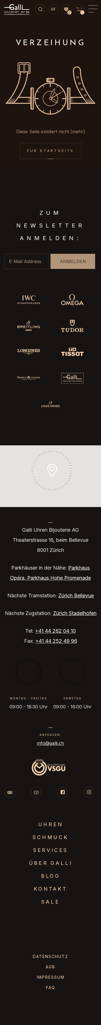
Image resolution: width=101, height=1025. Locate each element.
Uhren (50, 824)
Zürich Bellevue (76, 595)
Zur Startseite (50, 151)
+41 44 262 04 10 (55, 631)
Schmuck (50, 837)
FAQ (50, 987)
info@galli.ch (50, 743)
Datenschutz (50, 956)
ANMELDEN (73, 261)
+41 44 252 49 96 (56, 641)
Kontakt (50, 889)
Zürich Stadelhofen (75, 613)
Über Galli (50, 863)
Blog (50, 876)
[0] (66, 9)
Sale (50, 902)
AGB (50, 966)
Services (50, 850)
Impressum (51, 977)
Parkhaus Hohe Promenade (59, 578)
